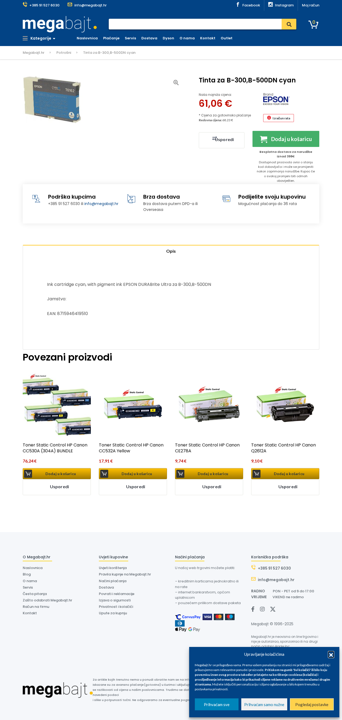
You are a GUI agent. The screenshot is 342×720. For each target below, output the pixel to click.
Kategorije (40, 38)
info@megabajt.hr (101, 203)
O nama (187, 38)
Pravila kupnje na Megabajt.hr (125, 574)
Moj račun (310, 5)
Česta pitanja (35, 593)
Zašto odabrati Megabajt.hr (47, 600)
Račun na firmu (36, 606)
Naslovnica (87, 38)
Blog (27, 574)
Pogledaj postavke (311, 704)
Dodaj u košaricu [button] (60, 473)
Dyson (168, 38)
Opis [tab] (171, 250)
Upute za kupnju (113, 613)
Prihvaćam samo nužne (264, 704)
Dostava (149, 38)
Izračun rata (281, 118)
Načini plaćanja (112, 580)
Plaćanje (111, 38)
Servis (130, 38)
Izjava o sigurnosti (115, 600)
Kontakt (207, 38)
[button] (331, 654)
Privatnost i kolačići (116, 606)
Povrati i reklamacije (116, 593)
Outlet (226, 38)
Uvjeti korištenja (113, 567)
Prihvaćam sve (217, 704)
